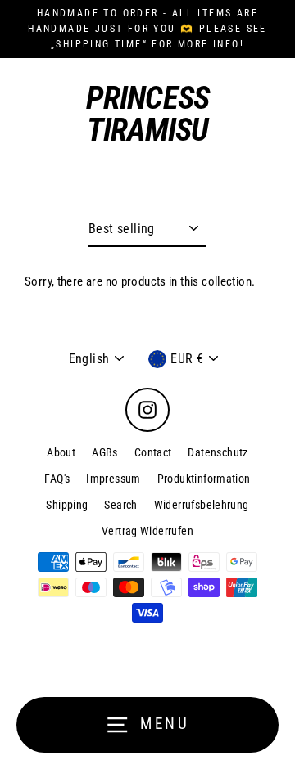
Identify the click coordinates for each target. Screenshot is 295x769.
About (61, 452)
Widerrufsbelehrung (201, 504)
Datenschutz (217, 452)
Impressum (113, 478)
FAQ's (57, 478)
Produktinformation (204, 478)
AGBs (105, 452)
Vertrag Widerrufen (147, 530)
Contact (153, 452)
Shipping (67, 504)
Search (120, 504)
